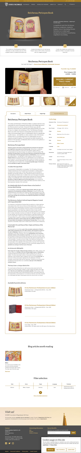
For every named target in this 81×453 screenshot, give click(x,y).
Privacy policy (25, 451)
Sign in (72, 4)
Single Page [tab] (42, 113)
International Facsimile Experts (12, 1)
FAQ (30, 430)
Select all (50, 449)
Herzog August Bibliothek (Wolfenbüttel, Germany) (47, 64)
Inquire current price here (64, 81)
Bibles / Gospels (60, 143)
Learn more (71, 449)
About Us (53, 4)
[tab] (15, 291)
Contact (60, 4)
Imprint (6, 451)
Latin (58, 146)
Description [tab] (13, 113)
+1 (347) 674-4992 (71, 1)
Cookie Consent (33, 451)
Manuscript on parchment (62, 125)
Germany (59, 131)
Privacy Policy (53, 445)
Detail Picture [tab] (28, 113)
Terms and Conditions (15, 451)
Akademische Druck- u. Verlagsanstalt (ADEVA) (69, 387)
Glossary (31, 431)
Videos (33, 4)
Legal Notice (45, 445)
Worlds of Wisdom (42, 4)
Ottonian (59, 140)
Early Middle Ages (61, 137)
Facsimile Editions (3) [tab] (59, 113)
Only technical (60, 449)
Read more (7, 371)
